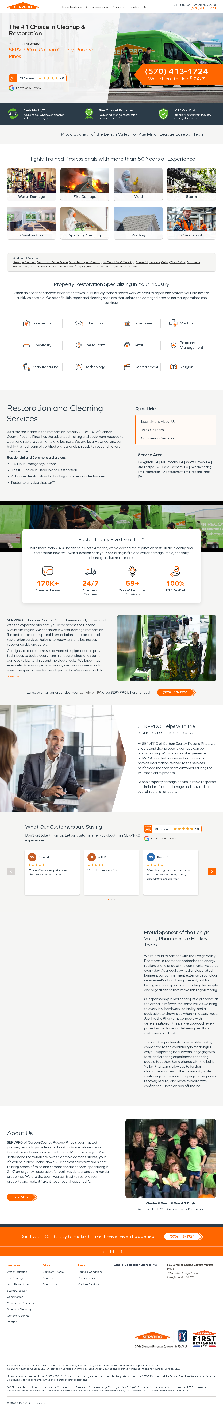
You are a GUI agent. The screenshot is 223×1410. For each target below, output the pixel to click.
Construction (15, 1297)
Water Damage (17, 1272)
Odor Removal (58, 266)
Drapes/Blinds (39, 266)
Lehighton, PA (148, 462)
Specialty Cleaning (19, 1309)
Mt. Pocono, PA (172, 462)
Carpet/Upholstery (148, 262)
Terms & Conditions (90, 1272)
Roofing (12, 1322)
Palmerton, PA (155, 472)
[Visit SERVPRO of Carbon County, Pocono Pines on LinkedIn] (102, 1251)
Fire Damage (15, 1278)
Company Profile (53, 1272)
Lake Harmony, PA (175, 467)
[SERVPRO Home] (23, 5)
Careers (48, 1278)
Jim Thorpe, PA (149, 467)
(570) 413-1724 (203, 8)
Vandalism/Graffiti (112, 266)
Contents (131, 266)
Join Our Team (152, 430)
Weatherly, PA (178, 472)
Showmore (14, 676)
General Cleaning (18, 1315)
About (117, 7)
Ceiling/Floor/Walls (173, 262)
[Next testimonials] (212, 871)
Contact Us (137, 7)
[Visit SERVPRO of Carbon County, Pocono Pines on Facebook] (121, 1251)
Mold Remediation (18, 1284)
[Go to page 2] (111, 899)
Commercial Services (157, 438)
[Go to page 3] (114, 899)
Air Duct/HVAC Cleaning (118, 262)
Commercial (95, 7)
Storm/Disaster (17, 1290)
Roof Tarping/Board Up (84, 266)
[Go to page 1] (108, 899)
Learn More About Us (158, 421)
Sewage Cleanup (24, 262)
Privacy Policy (86, 1278)
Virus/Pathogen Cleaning (85, 262)
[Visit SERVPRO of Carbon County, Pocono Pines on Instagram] (112, 1251)
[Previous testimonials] (11, 871)
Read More (20, 1197)
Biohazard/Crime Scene (52, 262)
